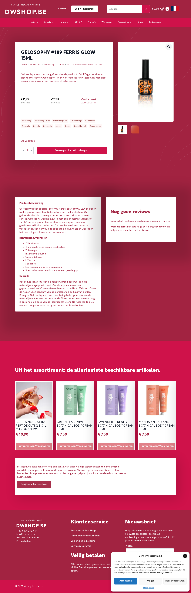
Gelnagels (26, 126)
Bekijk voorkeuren (175, 581)
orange (58, 126)
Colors (61, 65)
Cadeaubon (155, 22)
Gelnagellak (90, 121)
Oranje (67, 126)
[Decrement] (23, 150)
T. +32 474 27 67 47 (26, 531)
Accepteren (126, 581)
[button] (185, 555)
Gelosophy (49, 65)
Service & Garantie (81, 546)
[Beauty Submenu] (54, 22)
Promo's (92, 22)
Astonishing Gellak (42, 121)
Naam (130, 546)
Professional (35, 65)
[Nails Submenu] (38, 22)
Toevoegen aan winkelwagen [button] (34, 446)
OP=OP (78, 22)
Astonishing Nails (60, 121)
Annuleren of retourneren (85, 536)
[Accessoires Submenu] (131, 22)
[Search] (146, 9)
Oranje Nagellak (79, 126)
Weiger (150, 581)
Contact (62, 9)
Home (63, 22)
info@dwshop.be (25, 534)
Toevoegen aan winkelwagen (71, 150)
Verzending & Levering (83, 541)
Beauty (47, 22)
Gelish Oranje (76, 121)
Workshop (106, 22)
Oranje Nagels (95, 126)
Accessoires (123, 22)
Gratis (140, 22)
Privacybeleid (148, 588)
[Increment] (31, 150)
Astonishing (26, 121)
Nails (32, 22)
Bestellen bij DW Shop (83, 531)
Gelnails (36, 126)
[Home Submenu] (68, 22)
